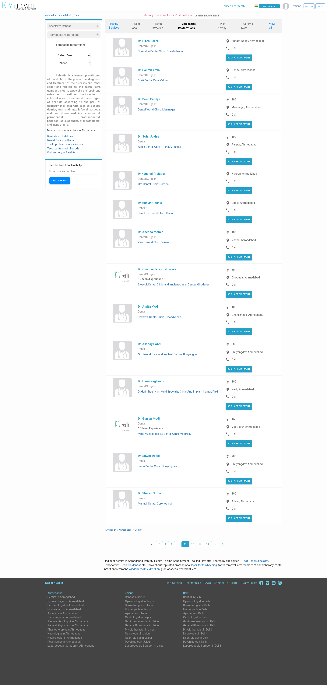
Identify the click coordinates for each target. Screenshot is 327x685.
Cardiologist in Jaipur (138, 617)
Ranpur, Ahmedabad (244, 144)
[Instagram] (279, 583)
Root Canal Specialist (255, 561)
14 (207, 544)
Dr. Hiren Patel (148, 41)
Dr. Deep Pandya (149, 99)
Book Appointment (238, 58)
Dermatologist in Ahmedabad (65, 605)
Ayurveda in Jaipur (136, 613)
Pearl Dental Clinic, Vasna (153, 242)
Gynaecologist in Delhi (196, 601)
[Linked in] (273, 583)
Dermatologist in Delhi (196, 605)
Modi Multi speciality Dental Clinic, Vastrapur (165, 433)
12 (192, 544)
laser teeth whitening (204, 565)
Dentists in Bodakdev (60, 136)
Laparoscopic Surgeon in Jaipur (144, 645)
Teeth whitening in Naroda (63, 148)
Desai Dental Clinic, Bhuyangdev (157, 466)
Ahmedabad (54, 593)
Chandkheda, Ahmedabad (247, 314)
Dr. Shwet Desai (149, 456)
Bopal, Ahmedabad (243, 202)
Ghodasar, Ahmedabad (246, 277)
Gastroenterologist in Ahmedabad (68, 621)
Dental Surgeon (147, 46)
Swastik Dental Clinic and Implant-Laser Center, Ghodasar (173, 284)
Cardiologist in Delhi (195, 617)
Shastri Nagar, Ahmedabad (248, 41)
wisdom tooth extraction (144, 569)
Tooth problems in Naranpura (65, 144)
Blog (234, 583)
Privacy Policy (248, 583)
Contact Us (221, 583)
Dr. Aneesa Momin (150, 232)
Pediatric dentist (131, 565)
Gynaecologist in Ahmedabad (65, 601)
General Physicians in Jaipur (142, 625)
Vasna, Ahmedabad (244, 240)
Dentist (142, 141)
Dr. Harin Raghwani (151, 381)
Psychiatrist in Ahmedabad (64, 641)
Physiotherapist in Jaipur (140, 629)
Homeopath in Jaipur (138, 609)
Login (320, 6)
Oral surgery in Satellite (61, 152)
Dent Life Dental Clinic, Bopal (155, 213)
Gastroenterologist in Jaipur (142, 621)
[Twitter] (267, 583)
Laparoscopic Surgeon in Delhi (202, 645)
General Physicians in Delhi (199, 625)
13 (200, 544)
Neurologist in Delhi (195, 633)
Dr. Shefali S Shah (150, 493)
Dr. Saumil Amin (149, 70)
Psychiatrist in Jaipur (138, 641)
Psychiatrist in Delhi (195, 641)
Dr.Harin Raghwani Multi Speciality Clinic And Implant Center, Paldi (178, 391)
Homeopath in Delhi (195, 609)
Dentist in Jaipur (135, 597)
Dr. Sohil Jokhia (148, 136)
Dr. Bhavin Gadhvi (150, 203)
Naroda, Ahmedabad (244, 173)
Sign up (309, 6)
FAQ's (207, 583)
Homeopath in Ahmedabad (64, 609)
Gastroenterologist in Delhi (199, 621)
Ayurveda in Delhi (193, 613)
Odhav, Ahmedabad (243, 70)
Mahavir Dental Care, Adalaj (155, 503)
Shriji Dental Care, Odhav (153, 80)
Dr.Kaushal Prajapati (152, 174)
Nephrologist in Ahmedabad (64, 637)
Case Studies (173, 583)
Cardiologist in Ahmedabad (64, 617)
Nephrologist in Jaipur (138, 637)
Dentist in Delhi (192, 597)
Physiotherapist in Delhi (197, 629)
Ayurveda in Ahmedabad (62, 613)
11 (185, 544)
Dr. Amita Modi (148, 306)
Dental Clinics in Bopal (60, 140)
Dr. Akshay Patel (149, 344)
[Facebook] (261, 583)
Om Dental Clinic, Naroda (153, 184)
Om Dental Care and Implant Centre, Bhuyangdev (168, 354)
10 (178, 544)
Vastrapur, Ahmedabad (246, 426)
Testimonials (193, 583)
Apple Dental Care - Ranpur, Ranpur (159, 147)
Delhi (186, 593)
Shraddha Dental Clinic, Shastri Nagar (161, 51)
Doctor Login (54, 583)
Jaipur (129, 593)
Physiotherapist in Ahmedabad (66, 629)
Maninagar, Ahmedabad (246, 107)
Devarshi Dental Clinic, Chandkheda (159, 317)
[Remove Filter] (97, 26)
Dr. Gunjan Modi (149, 418)
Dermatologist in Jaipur (139, 605)
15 (214, 544)
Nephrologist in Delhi (196, 637)
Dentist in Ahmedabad (61, 597)
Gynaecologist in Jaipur (139, 601)
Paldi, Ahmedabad (243, 389)
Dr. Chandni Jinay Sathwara (157, 269)
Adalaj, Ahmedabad (243, 501)
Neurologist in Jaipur (138, 633)
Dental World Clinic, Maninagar (156, 109)
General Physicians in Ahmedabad (68, 625)
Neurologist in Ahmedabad (63, 633)
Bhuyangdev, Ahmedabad (247, 352)
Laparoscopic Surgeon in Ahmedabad (70, 645)
